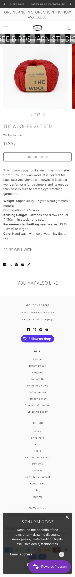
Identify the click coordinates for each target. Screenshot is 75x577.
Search (37, 359)
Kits (37, 444)
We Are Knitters (13, 135)
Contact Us (37, 379)
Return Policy (37, 365)
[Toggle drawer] (5, 27)
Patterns (37, 463)
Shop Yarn (37, 437)
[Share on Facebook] (5, 265)
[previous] (5, 4)
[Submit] (61, 554)
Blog (37, 490)
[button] (29, 265)
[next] (70, 4)
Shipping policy (38, 411)
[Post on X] (10, 265)
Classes (37, 470)
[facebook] (28, 565)
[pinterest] (41, 329)
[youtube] (47, 329)
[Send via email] (23, 265)
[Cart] (69, 28)
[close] (67, 517)
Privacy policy (38, 398)
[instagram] (34, 329)
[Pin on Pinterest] (16, 265)
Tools (37, 450)
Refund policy (37, 392)
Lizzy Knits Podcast (37, 477)
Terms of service (37, 385)
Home (37, 431)
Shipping (37, 372)
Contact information (37, 405)
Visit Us (37, 496)
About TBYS (37, 483)
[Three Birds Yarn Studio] (37, 28)
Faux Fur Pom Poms (37, 457)
